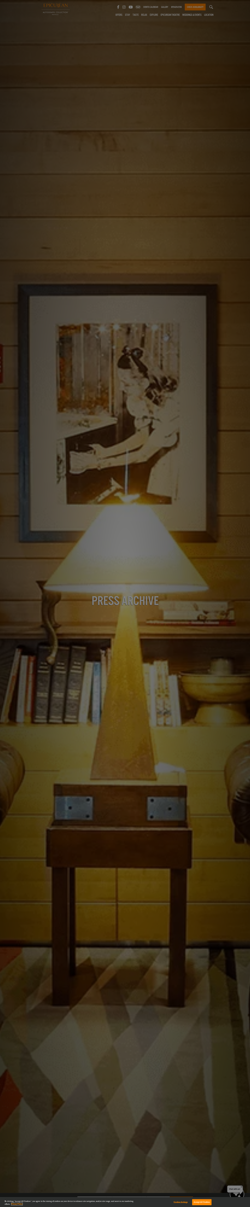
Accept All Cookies (202, 1202)
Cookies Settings (181, 1202)
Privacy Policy (16, 1204)
